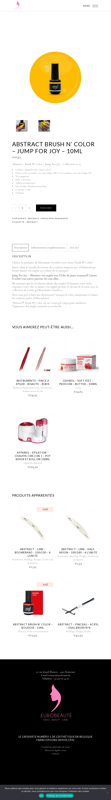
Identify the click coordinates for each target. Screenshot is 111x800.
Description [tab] (20, 247)
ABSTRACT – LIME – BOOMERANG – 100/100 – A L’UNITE (33, 552)
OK (41, 796)
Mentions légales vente (55, 750)
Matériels (38, 462)
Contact (55, 753)
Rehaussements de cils (33, 391)
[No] (107, 792)
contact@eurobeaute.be (59, 675)
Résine (87, 631)
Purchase (46, 208)
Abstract (33, 218)
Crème (78, 387)
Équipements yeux (31, 387)
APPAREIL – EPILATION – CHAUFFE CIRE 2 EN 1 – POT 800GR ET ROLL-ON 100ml (33, 456)
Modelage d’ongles (32, 559)
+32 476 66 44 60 (61, 678)
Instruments (46, 387)
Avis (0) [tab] (73, 247)
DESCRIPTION (21, 256)
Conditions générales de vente (55, 746)
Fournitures (17, 559)
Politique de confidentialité (59, 796)
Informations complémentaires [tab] (48, 247)
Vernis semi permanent (54, 218)
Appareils (27, 462)
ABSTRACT (32, 222)
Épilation (17, 387)
